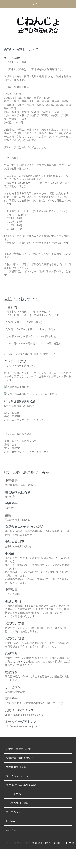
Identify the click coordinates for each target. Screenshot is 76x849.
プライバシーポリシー (18, 776)
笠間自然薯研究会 (16, 767)
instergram (11, 830)
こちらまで (59, 557)
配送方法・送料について (19, 758)
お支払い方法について (18, 749)
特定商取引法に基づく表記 (21, 785)
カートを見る (13, 794)
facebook (10, 821)
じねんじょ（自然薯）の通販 (16, 843)
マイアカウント (14, 812)
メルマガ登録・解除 (17, 803)
